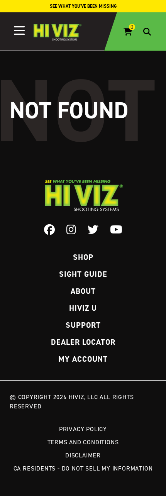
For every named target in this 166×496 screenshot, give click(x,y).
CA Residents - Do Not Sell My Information (83, 468)
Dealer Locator (83, 342)
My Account (83, 359)
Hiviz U (83, 308)
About (83, 291)
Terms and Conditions (83, 442)
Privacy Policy (83, 429)
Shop (83, 257)
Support (83, 325)
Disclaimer (83, 455)
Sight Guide (83, 274)
